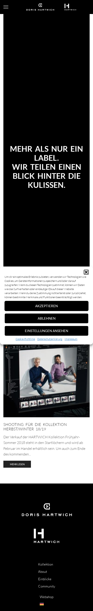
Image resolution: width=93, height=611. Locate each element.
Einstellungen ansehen (46, 331)
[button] (86, 272)
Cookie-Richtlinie (25, 339)
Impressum (71, 339)
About (42, 571)
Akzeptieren (46, 306)
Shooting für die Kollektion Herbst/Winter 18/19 (35, 426)
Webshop (46, 597)
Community (46, 586)
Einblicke (44, 579)
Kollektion (45, 564)
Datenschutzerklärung (49, 339)
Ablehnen (47, 318)
